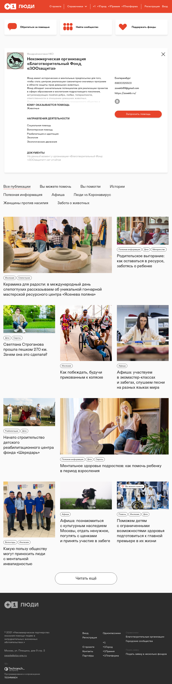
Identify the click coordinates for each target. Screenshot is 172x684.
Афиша (58, 195)
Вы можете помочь (55, 187)
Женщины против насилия (25, 203)
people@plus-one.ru (15, 655)
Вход (85, 633)
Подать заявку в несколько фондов (146, 653)
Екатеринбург (123, 78)
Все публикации (17, 187)
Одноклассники (112, 633)
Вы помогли (90, 187)
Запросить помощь (138, 114)
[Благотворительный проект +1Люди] (21, 6)
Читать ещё (86, 578)
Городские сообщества (139, 641)
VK (117, 101)
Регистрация (89, 637)
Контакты (87, 651)
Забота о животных (73, 203)
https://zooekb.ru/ (125, 93)
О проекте (55, 6)
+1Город (101, 6)
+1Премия (114, 6)
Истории (117, 187)
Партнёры (88, 655)
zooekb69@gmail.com (127, 88)
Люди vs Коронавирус (92, 195)
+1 (94, 6)
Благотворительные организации (145, 636)
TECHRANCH (10, 678)
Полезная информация (22, 195)
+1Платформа (129, 6)
